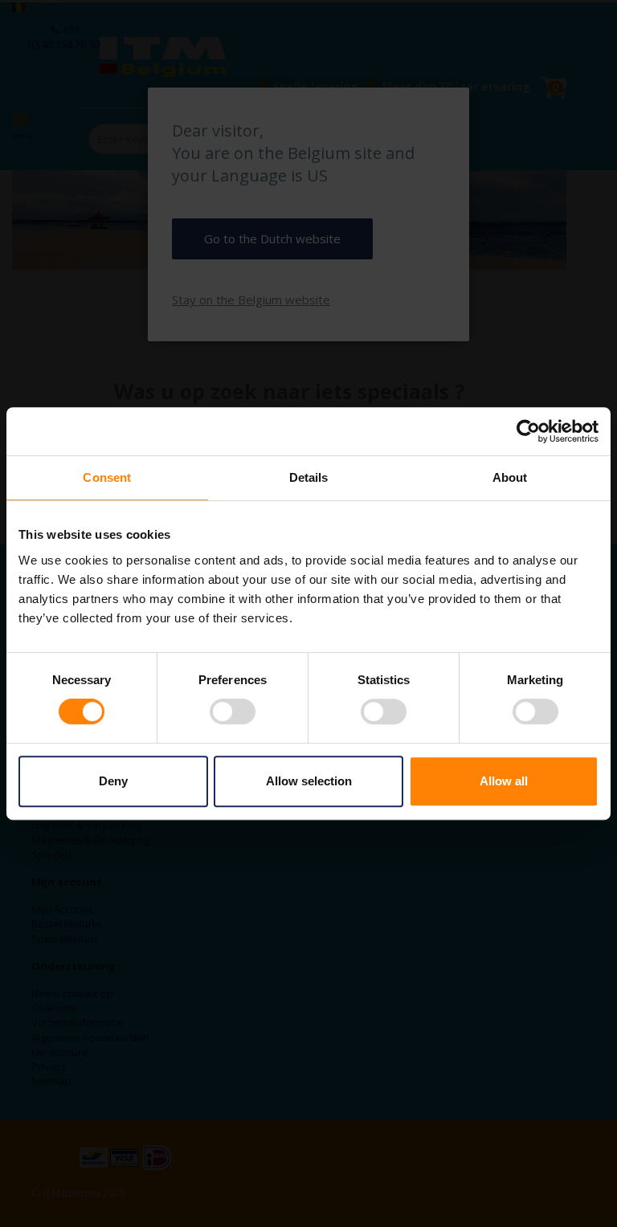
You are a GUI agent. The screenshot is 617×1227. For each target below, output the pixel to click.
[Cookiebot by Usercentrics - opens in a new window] (528, 431)
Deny (113, 781)
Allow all (504, 781)
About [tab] (510, 477)
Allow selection (309, 781)
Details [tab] (309, 477)
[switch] (232, 713)
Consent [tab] (107, 477)
